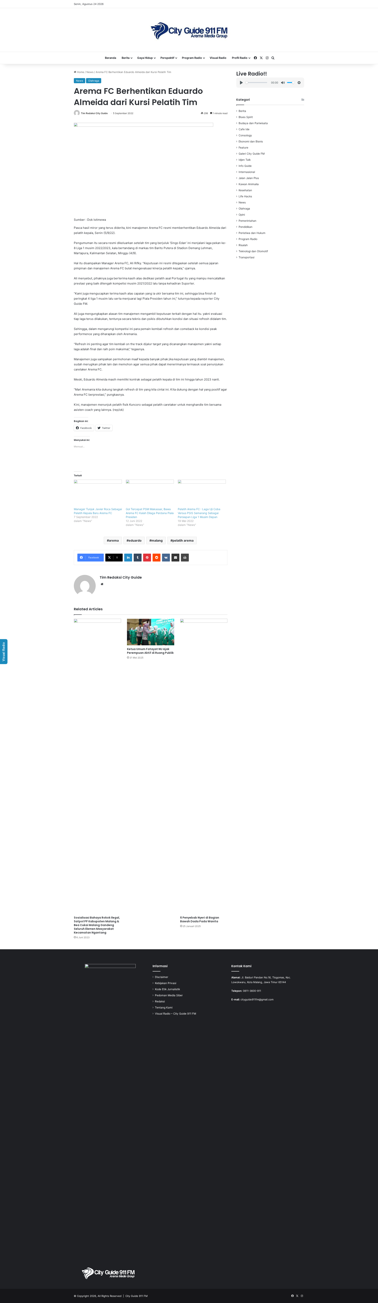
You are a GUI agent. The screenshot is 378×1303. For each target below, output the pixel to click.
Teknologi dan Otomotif (253, 251)
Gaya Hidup (145, 57)
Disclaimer (161, 977)
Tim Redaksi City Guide (94, 113)
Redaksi (160, 1001)
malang (157, 540)
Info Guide (245, 165)
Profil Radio (239, 57)
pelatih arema (183, 540)
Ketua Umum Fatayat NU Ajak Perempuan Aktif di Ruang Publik (150, 651)
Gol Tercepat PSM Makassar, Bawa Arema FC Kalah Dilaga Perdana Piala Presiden (150, 513)
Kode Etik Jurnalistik (167, 989)
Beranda (110, 57)
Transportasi (246, 257)
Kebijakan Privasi (165, 983)
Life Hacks (245, 196)
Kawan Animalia (249, 184)
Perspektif (167, 57)
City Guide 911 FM (136, 1295)
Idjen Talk (245, 159)
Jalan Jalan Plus (249, 178)
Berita (126, 57)
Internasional (247, 172)
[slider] (256, 82)
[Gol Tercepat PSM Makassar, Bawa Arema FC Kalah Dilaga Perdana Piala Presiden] (150, 493)
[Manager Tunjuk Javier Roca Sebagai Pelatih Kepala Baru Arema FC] (98, 493)
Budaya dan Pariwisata (253, 123)
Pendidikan (245, 226)
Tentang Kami (163, 1007)
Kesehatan (245, 190)
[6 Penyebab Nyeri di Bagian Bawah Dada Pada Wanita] (203, 766)
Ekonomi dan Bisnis (251, 141)
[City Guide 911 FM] (189, 30)
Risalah (243, 245)
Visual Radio (218, 57)
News (90, 72)
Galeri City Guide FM (252, 153)
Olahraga (93, 80)
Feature (243, 147)
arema (114, 540)
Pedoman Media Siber (169, 995)
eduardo (135, 540)
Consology (245, 135)
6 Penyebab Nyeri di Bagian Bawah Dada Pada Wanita (199, 919)
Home (80, 72)
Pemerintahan (247, 220)
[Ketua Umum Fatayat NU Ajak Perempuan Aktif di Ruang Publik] (150, 632)
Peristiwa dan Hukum (252, 233)
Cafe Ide (244, 129)
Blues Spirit (246, 117)
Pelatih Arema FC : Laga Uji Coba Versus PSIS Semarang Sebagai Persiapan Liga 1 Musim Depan (199, 513)
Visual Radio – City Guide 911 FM (175, 1013)
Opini (242, 214)
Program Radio (192, 57)
